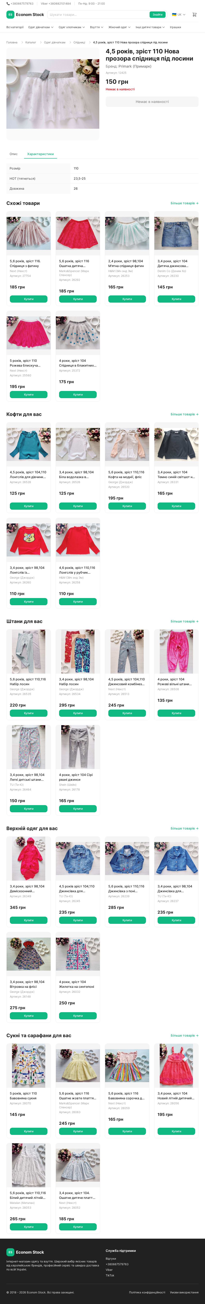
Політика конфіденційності (147, 1292)
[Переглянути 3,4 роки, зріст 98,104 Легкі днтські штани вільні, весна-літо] (29, 747)
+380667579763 (117, 1264)
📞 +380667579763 (19, 3)
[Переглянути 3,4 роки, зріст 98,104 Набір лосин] (78, 652)
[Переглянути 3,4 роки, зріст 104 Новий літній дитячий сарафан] (176, 1066)
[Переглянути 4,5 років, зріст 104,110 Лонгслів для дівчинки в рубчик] (29, 445)
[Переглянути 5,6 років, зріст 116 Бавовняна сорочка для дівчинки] (127, 1066)
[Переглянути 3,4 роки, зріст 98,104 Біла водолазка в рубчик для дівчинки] (78, 445)
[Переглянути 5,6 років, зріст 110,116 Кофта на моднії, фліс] (127, 445)
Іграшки (175, 27)
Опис (14, 154)
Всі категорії (14, 27)
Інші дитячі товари (148, 27)
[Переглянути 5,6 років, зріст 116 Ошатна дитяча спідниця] (78, 233)
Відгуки (111, 1258)
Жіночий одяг (118, 27)
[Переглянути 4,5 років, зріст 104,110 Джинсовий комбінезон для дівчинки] (127, 652)
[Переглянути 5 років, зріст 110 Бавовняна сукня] (29, 1066)
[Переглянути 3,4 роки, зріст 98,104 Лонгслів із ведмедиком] (29, 540)
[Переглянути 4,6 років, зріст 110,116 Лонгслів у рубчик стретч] (78, 540)
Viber (109, 1269)
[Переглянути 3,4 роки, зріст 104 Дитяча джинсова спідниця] (176, 233)
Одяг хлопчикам (70, 27)
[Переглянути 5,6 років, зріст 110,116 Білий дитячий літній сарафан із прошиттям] (29, 1165)
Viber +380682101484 (56, 3)
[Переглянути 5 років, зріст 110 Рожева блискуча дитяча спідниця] (29, 333)
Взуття (95, 27)
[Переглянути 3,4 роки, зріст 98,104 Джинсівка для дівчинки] (176, 859)
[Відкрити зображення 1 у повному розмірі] (52, 94)
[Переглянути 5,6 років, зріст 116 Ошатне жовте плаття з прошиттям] (78, 1066)
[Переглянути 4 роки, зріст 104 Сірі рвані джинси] (78, 747)
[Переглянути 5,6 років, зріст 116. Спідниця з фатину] (29, 233)
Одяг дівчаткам (39, 27)
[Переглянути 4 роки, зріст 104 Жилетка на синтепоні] (78, 954)
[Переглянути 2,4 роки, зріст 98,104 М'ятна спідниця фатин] (127, 233)
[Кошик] (195, 15)
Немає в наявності (152, 102)
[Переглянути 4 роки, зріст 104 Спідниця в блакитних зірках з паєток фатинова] (78, 333)
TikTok (110, 1275)
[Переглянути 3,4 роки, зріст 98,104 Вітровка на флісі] (29, 954)
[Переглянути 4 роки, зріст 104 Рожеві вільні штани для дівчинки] (176, 652)
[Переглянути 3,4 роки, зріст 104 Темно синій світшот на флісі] (176, 445)
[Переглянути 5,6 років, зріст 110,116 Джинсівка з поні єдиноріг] (127, 859)
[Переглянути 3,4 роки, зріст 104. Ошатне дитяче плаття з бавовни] (78, 1165)
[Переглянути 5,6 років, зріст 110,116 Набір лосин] (29, 652)
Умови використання (184, 1292)
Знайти (157, 14)
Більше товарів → (185, 203)
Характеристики (40, 154)
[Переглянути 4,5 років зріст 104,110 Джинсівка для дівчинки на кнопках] (78, 859)
